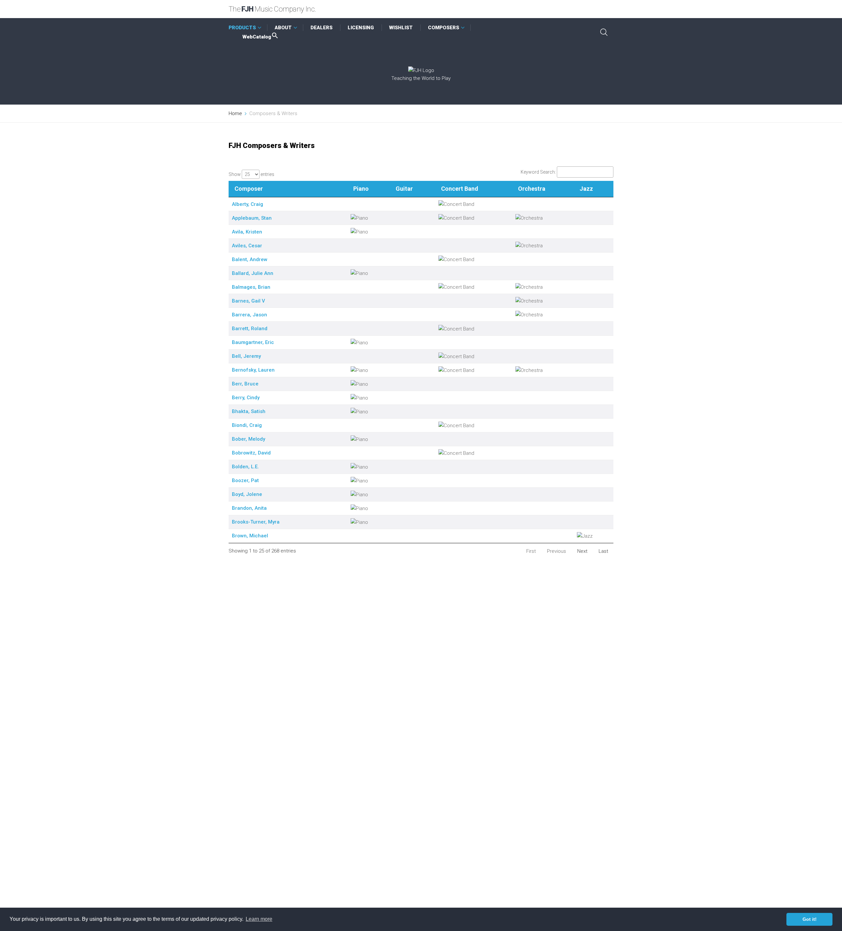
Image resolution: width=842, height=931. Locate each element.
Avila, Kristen (247, 232)
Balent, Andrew (249, 259)
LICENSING (361, 28)
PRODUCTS (242, 28)
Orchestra (531, 188)
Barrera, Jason (249, 315)
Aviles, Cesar (247, 246)
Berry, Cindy (246, 398)
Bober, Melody (248, 439)
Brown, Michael (250, 536)
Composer (249, 188)
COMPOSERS (443, 28)
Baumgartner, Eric (253, 342)
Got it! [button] (810, 919)
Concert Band (459, 188)
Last (603, 551)
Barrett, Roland (249, 328)
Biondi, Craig (247, 425)
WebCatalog (256, 37)
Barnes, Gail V (248, 301)
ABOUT (283, 28)
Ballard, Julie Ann (252, 273)
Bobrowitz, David (251, 453)
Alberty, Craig (247, 204)
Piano (361, 188)
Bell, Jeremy (246, 356)
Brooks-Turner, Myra (256, 522)
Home (235, 113)
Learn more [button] (259, 919)
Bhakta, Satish (248, 411)
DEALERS (321, 28)
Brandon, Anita (249, 508)
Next (582, 551)
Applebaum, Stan (252, 218)
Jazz (586, 188)
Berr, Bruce (245, 384)
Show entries (251, 174)
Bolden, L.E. (245, 467)
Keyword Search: (538, 172)
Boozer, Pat (245, 480)
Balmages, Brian (251, 287)
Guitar (404, 188)
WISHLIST (401, 28)
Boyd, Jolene (247, 494)
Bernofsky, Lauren (253, 370)
